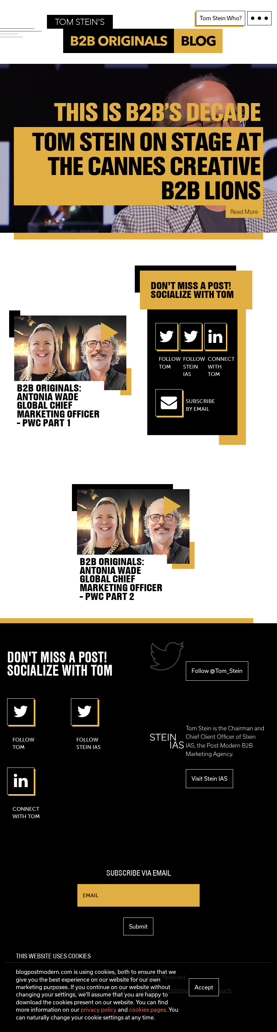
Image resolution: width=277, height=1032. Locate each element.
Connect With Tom (212, 366)
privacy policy (99, 1009)
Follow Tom (163, 363)
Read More (244, 211)
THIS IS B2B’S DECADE (157, 112)
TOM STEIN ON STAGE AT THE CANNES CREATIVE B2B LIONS (146, 166)
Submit (138, 926)
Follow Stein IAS (187, 366)
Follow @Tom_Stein (217, 671)
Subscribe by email (200, 405)
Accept (204, 987)
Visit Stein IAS (209, 778)
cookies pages (147, 1009)
